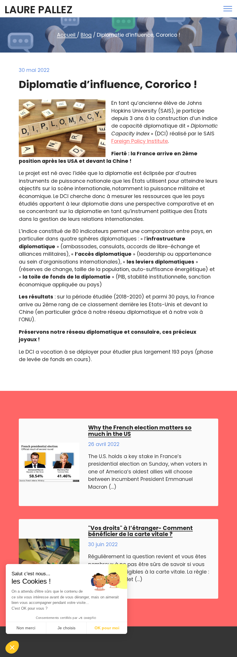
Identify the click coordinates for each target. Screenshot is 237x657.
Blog (86, 34)
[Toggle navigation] (227, 9)
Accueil (67, 34)
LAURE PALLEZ (39, 10)
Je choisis (66, 628)
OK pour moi (107, 628)
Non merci (25, 628)
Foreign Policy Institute (139, 141)
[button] (12, 647)
